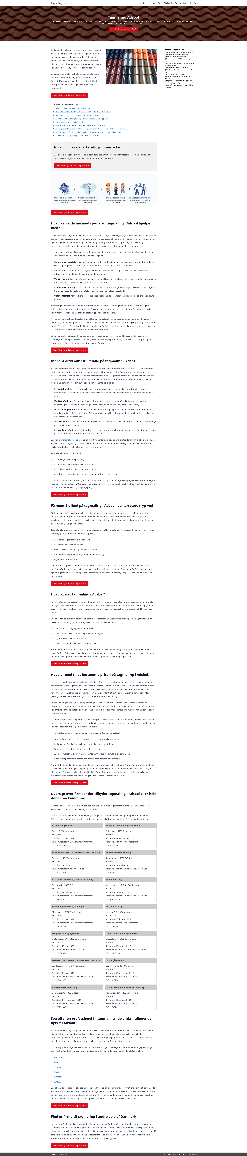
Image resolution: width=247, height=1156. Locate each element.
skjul (76, 104)
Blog (179, 1154)
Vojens (57, 1081)
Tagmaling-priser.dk (61, 3)
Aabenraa (59, 1057)
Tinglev (57, 1067)
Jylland (152, 3)
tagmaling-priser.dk (72, 439)
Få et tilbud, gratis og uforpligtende (124, 29)
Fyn (159, 3)
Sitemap (185, 1154)
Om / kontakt (181, 3)
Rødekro (58, 1076)
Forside (142, 3)
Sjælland (168, 3)
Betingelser (193, 1154)
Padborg (58, 1071)
